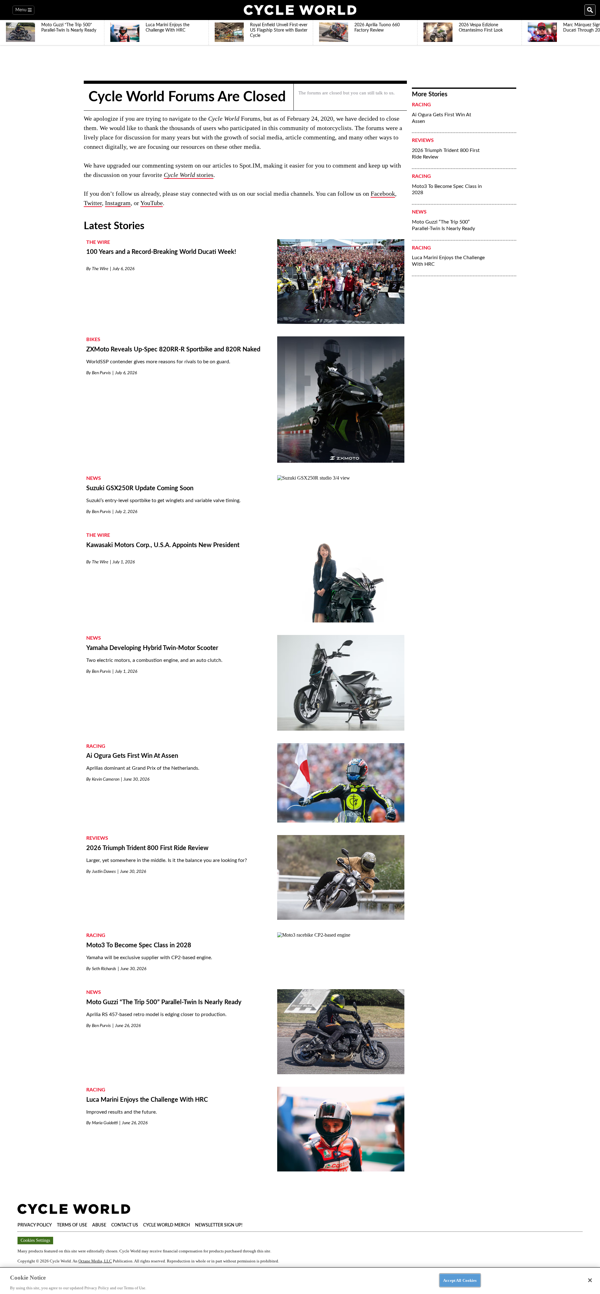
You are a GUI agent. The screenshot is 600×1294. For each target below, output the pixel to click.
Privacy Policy (35, 1225)
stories (188, 174)
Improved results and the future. (121, 1112)
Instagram (118, 202)
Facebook (383, 193)
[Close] (590, 1280)
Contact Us (124, 1225)
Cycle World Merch (166, 1225)
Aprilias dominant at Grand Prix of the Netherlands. (142, 768)
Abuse (99, 1225)
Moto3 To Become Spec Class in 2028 (138, 945)
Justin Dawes (104, 871)
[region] (300, 1280)
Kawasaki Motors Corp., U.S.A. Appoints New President (162, 545)
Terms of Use (72, 1225)
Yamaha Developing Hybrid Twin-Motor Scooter (152, 648)
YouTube (151, 202)
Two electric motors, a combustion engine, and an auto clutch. (154, 660)
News (93, 478)
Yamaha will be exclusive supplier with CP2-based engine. (149, 957)
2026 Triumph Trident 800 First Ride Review (147, 848)
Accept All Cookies (460, 1280)
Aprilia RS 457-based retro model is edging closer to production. (156, 1014)
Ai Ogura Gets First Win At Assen (132, 756)
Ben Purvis (101, 373)
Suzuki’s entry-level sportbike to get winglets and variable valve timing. (163, 500)
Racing (95, 746)
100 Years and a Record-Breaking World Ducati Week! (161, 252)
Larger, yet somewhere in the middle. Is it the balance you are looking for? (166, 860)
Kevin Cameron (105, 779)
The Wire (98, 242)
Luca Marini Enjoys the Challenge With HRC (147, 1100)
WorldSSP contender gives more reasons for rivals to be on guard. (158, 361)
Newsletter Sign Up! (218, 1225)
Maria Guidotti (105, 1123)
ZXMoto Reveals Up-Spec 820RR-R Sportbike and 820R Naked (173, 349)
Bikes (93, 339)
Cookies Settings (35, 1240)
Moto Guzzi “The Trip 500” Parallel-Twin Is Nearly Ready (164, 1002)
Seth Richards (104, 969)
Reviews (97, 838)
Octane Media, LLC (95, 1261)
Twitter (93, 202)
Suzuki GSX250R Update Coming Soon (139, 488)
